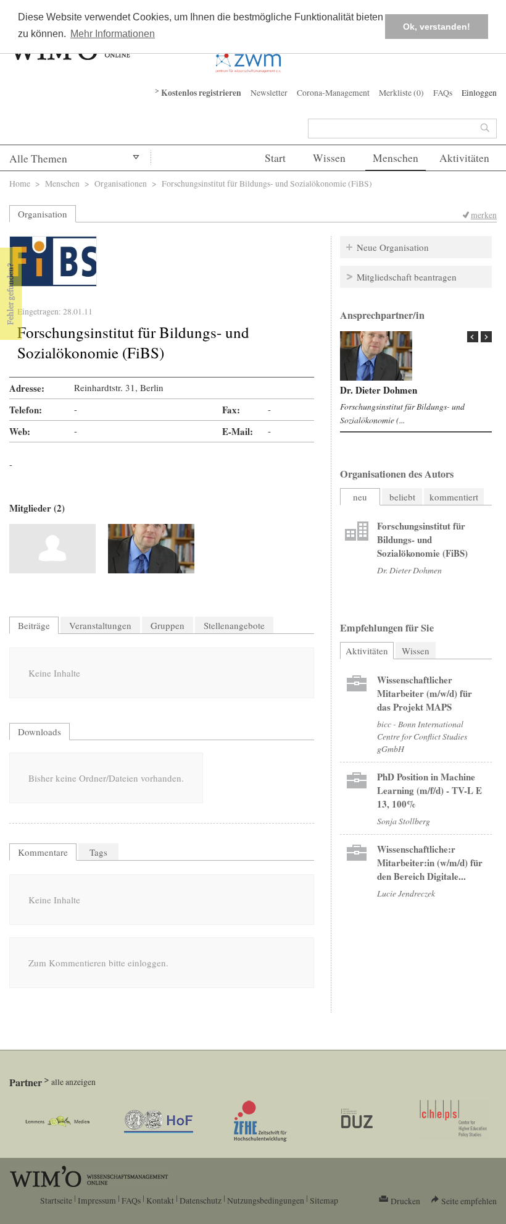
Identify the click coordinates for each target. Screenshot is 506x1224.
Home (19, 183)
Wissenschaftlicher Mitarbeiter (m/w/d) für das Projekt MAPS (424, 693)
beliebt (402, 497)
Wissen (329, 158)
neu (360, 497)
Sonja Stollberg (403, 821)
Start (275, 158)
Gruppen (168, 625)
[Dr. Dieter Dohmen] (151, 548)
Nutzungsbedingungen (265, 1200)
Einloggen (479, 92)
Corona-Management (333, 92)
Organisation (42, 214)
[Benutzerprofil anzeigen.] (376, 356)
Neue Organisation (393, 247)
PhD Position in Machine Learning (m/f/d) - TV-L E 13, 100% (429, 790)
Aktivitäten (464, 158)
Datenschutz (201, 1200)
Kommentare (43, 852)
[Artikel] (356, 532)
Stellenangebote (234, 625)
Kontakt (160, 1200)
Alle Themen (38, 158)
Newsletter (269, 92)
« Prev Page (472, 336)
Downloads (39, 731)
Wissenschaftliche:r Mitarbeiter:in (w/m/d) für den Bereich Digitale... (430, 862)
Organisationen (120, 183)
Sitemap (324, 1200)
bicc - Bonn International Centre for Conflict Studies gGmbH (422, 736)
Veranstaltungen (100, 625)
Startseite (56, 1200)
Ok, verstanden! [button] (436, 27)
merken (484, 215)
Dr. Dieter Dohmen (378, 390)
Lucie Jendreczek (406, 893)
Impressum (97, 1200)
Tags (98, 852)
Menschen (395, 158)
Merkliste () (401, 92)
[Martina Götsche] (52, 548)
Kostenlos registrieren (201, 93)
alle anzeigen (73, 1081)
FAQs (442, 92)
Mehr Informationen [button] (112, 33)
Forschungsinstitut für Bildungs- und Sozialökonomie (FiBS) (422, 539)
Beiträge (34, 625)
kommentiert (453, 497)
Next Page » (486, 336)
